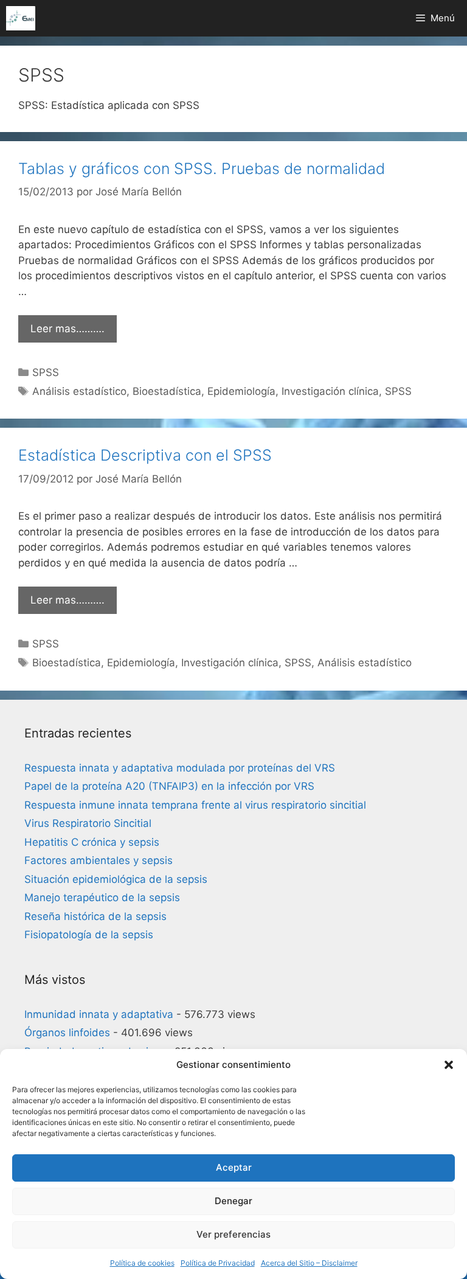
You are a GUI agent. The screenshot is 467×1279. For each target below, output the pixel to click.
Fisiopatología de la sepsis (88, 935)
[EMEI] (20, 18)
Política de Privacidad (218, 1262)
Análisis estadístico (79, 391)
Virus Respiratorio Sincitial (87, 823)
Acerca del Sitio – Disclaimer (309, 1262)
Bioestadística (167, 391)
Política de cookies (142, 1262)
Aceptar (234, 1167)
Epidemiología (241, 391)
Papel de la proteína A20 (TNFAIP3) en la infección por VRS (169, 786)
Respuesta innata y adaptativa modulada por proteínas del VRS (179, 768)
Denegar (233, 1201)
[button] (449, 1065)
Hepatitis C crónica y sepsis (91, 842)
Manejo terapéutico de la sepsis (102, 897)
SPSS (45, 372)
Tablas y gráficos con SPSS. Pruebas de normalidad (201, 168)
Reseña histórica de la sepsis (95, 916)
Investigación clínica (330, 391)
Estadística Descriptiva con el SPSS (145, 455)
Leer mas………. (67, 328)
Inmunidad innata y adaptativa (98, 1014)
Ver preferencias (233, 1234)
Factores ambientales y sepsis (98, 860)
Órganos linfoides (67, 1032)
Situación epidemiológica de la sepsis (115, 879)
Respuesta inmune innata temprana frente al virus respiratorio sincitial (195, 805)
